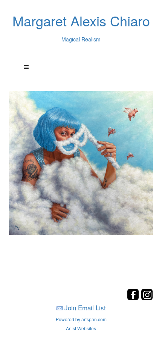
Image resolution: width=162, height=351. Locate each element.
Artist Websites (81, 328)
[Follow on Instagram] (147, 298)
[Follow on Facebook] (134, 298)
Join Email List (85, 307)
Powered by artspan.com (81, 319)
